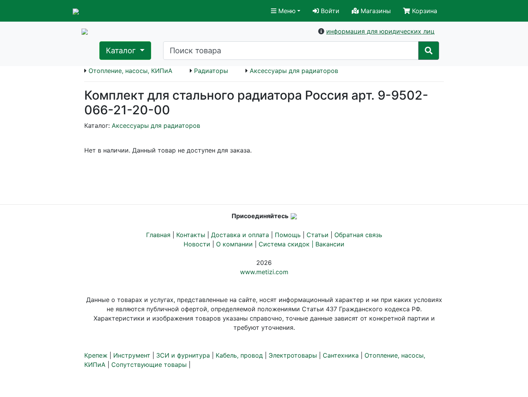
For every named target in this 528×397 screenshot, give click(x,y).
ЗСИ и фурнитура (183, 355)
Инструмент (131, 355)
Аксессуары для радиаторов (294, 71)
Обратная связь (358, 235)
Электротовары (293, 355)
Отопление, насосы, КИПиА (130, 71)
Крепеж (95, 355)
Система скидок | (287, 244)
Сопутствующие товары (149, 364)
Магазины (375, 11)
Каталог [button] (122, 50)
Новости (197, 244)
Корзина (423, 11)
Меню (286, 11)
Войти (329, 11)
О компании (234, 244)
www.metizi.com (264, 272)
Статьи (318, 235)
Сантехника (341, 355)
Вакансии (329, 244)
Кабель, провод (239, 355)
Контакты (190, 235)
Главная (158, 235)
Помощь (288, 235)
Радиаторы (211, 71)
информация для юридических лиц (380, 31)
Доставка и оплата (240, 235)
